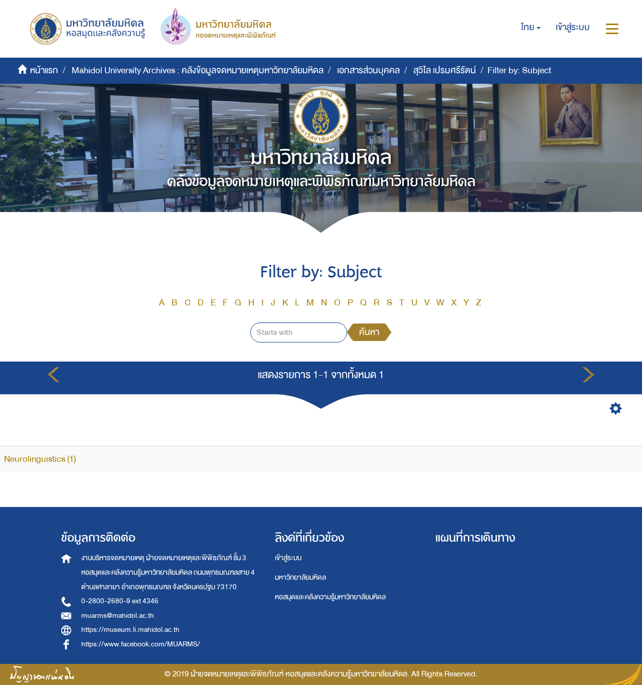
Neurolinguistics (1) (40, 459)
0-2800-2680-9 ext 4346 (119, 601)
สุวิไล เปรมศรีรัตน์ (444, 70)
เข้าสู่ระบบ (288, 558)
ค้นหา (369, 332)
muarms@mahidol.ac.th (117, 615)
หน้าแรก (44, 70)
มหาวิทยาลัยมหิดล (300, 577)
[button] (531, 27)
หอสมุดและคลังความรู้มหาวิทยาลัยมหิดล (330, 597)
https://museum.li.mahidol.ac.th (130, 629)
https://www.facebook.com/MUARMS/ (140, 644)
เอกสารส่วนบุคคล (368, 70)
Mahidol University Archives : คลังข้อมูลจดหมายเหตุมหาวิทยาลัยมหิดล (198, 70)
